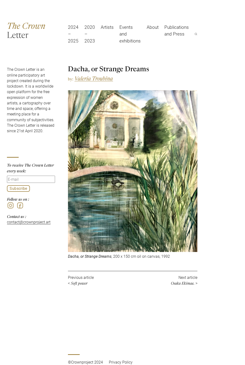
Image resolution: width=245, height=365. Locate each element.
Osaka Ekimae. (183, 283)
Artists (107, 27)
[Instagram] (10, 205)
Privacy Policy (121, 362)
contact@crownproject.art (28, 222)
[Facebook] (20, 205)
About (153, 27)
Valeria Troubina (93, 78)
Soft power (79, 283)
